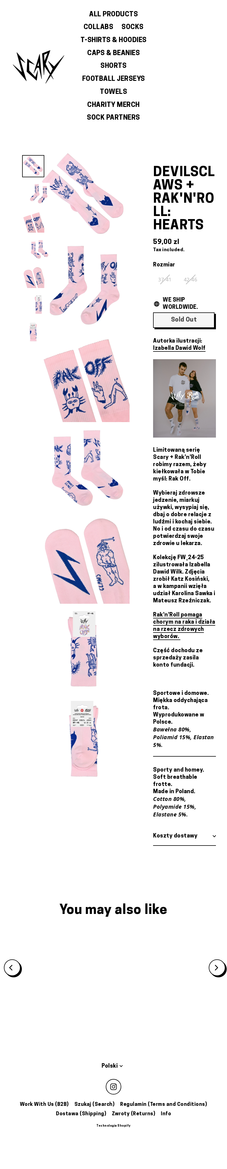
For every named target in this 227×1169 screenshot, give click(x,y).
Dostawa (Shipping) (81, 1114)
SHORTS (113, 66)
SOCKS (133, 27)
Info (166, 1114)
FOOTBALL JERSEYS (113, 79)
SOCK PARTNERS (113, 118)
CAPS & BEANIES (113, 53)
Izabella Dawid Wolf (179, 348)
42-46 (190, 279)
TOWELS (113, 92)
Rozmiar (164, 265)
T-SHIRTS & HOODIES (114, 40)
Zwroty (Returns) (133, 1114)
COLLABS (99, 27)
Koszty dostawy (175, 836)
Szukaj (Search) (94, 1104)
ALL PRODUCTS (113, 14)
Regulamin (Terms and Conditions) (163, 1104)
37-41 (165, 279)
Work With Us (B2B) (44, 1104)
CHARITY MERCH (113, 105)
